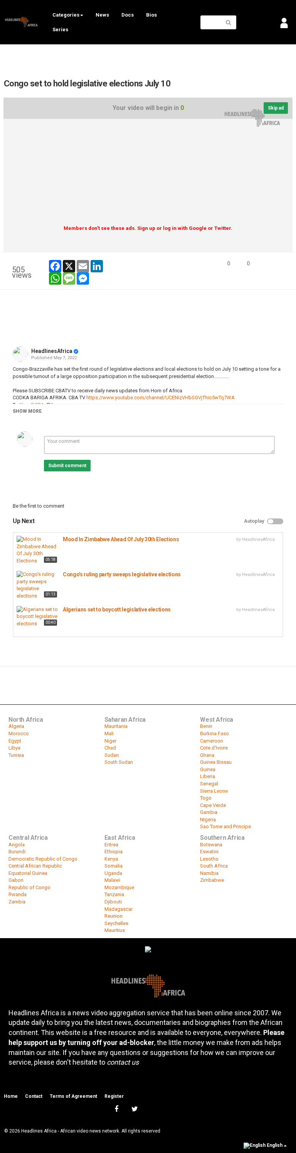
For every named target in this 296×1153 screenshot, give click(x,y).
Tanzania (114, 894)
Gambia (208, 812)
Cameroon (211, 741)
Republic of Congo (29, 887)
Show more (27, 411)
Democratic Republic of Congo (42, 859)
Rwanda (17, 894)
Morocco (18, 733)
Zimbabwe (212, 880)
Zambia (16, 902)
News (102, 15)
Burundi (16, 851)
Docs (127, 15)
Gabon (16, 880)
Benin (206, 726)
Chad (110, 748)
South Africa (214, 866)
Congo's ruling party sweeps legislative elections (122, 574)
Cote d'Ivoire (214, 748)
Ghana (207, 755)
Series (60, 29)
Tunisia (16, 755)
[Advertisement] (148, 175)
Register (114, 1096)
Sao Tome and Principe (225, 826)
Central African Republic (35, 866)
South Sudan (118, 762)
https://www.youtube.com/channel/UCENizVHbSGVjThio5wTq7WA (160, 397)
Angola (16, 844)
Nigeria (208, 819)
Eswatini (209, 851)
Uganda (113, 873)
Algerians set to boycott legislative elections (117, 609)
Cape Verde (213, 805)
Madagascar (118, 909)
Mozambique (119, 887)
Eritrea (111, 844)
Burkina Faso (214, 733)
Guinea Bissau (216, 762)
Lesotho (209, 859)
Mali (109, 733)
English (275, 1145)
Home (11, 1096)
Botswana (211, 844)
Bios (151, 15)
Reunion (113, 916)
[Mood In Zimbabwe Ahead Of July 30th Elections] (38, 550)
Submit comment (67, 465)
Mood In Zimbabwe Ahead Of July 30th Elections (121, 539)
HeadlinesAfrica (51, 351)
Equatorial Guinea (27, 873)
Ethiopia (113, 851)
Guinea (207, 769)
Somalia (113, 866)
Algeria (16, 726)
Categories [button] (65, 15)
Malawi (112, 880)
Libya (14, 748)
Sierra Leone (214, 791)
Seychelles (116, 923)
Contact (33, 1096)
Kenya (111, 859)
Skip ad (276, 108)
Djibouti (113, 902)
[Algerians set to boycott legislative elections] (38, 617)
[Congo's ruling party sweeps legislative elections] (38, 585)
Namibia (209, 873)
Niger (110, 741)
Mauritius (114, 930)
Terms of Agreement (73, 1096)
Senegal (209, 784)
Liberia (207, 776)
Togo (206, 798)
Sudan (111, 755)
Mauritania (116, 726)
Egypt (14, 741)
